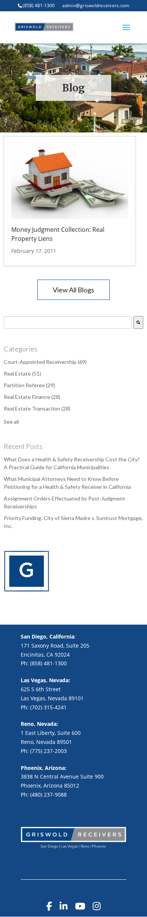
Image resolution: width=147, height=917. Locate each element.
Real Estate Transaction (37, 408)
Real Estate (22, 373)
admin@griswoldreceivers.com (95, 5)
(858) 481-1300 (39, 5)
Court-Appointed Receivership (45, 362)
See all (11, 421)
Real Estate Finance (32, 397)
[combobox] (68, 322)
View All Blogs (73, 290)
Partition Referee (29, 385)
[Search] (138, 322)
